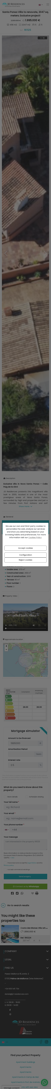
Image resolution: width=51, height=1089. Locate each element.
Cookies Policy (35, 537)
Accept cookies (25, 548)
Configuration (25, 555)
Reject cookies (25, 560)
